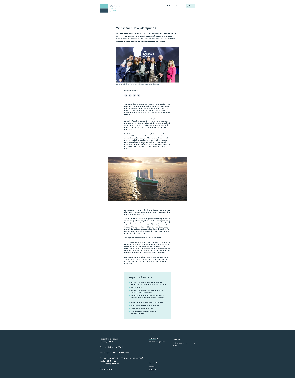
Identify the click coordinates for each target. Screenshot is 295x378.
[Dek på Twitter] (138, 95)
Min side (191, 6)
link (126, 95)
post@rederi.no (112, 364)
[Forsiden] (109, 8)
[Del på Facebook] (134, 95)
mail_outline (130, 95)
